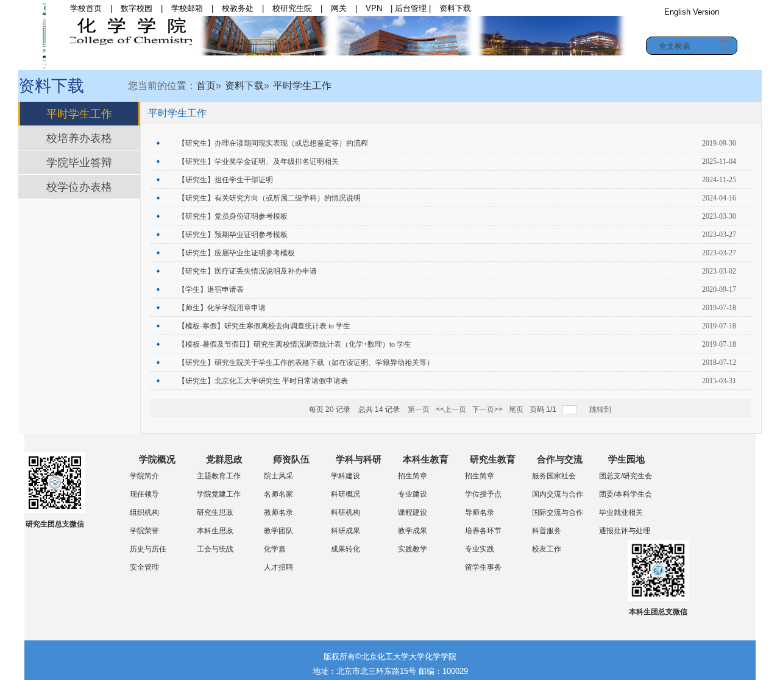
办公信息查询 (692, 26)
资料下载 (455, 8)
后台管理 (411, 8)
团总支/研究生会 (625, 476)
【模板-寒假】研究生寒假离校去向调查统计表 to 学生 (264, 326)
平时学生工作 (302, 85)
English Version (691, 11)
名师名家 (278, 494)
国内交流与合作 (557, 494)
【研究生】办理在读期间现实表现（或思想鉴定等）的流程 (273, 143)
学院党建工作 (219, 494)
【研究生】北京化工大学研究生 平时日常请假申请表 (263, 381)
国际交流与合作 (557, 512)
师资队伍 (321, 62)
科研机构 (345, 512)
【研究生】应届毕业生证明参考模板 (236, 253)
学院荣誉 (144, 530)
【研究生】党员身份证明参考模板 (233, 216)
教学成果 (412, 530)
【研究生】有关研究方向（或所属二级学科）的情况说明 (269, 198)
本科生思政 (215, 530)
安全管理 (144, 567)
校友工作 (546, 549)
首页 (147, 62)
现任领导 (144, 494)
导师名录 (479, 512)
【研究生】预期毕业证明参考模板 (233, 234)
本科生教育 (460, 62)
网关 (339, 8)
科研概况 (345, 494)
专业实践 (479, 549)
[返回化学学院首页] (44, 35)
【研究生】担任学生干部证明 (225, 179)
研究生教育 (533, 62)
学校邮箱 (187, 8)
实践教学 (412, 549)
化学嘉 (275, 549)
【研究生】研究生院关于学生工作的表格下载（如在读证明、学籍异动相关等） (306, 362)
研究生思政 (215, 512)
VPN (374, 8)
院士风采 (278, 476)
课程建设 (412, 512)
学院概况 (198, 62)
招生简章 (412, 476)
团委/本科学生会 (625, 494)
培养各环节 (483, 530)
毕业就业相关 (621, 512)
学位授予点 (483, 494)
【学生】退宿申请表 (211, 289)
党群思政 (260, 62)
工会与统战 (215, 549)
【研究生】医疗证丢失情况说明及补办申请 (247, 271)
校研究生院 (292, 8)
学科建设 (345, 476)
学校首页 (86, 8)
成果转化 (345, 549)
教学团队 (278, 530)
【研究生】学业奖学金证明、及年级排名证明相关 (258, 161)
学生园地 (673, 62)
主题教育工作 (219, 476)
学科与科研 (388, 62)
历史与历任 (148, 549)
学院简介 (144, 476)
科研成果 (345, 530)
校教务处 (238, 8)
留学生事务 (483, 567)
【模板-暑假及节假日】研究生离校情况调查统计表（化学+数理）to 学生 (294, 344)
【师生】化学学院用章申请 (222, 307)
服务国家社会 (554, 476)
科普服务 (546, 530)
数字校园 (136, 8)
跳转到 (601, 409)
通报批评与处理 (624, 530)
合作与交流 (605, 62)
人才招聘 (278, 567)
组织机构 (144, 512)
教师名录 (278, 512)
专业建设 (412, 494)
